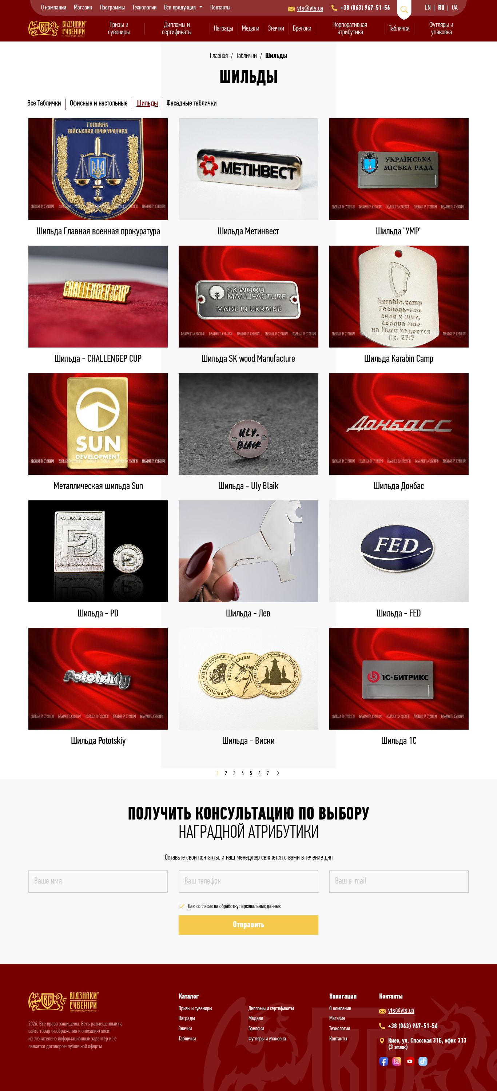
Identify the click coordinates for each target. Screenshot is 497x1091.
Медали (250, 28)
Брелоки (302, 28)
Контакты (220, 8)
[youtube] (409, 1061)
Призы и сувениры (119, 28)
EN (428, 8)
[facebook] (383, 1061)
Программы (112, 8)
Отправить (248, 925)
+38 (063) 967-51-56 (365, 8)
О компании (53, 8)
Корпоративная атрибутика (350, 28)
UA (455, 8)
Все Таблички (44, 103)
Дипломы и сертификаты (177, 28)
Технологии (144, 8)
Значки (276, 28)
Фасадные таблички (192, 103)
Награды (223, 28)
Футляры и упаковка (441, 28)
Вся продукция (180, 8)
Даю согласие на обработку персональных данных (234, 906)
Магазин (83, 8)
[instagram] (396, 1061)
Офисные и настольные (99, 103)
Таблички (399, 28)
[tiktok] (423, 1061)
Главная (219, 56)
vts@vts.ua (310, 8)
